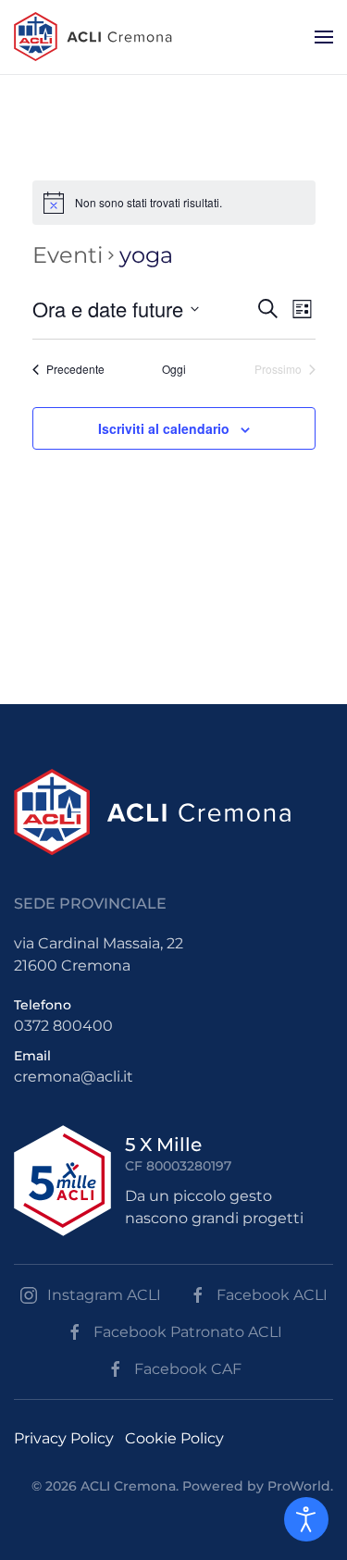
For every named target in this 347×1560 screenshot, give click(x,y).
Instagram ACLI (104, 1295)
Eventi (67, 254)
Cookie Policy (174, 1438)
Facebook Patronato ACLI (187, 1332)
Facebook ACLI (272, 1295)
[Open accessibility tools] (306, 1519)
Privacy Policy (64, 1438)
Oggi (174, 369)
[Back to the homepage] (93, 37)
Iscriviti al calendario (163, 428)
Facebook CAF (188, 1369)
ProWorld (298, 1486)
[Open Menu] (324, 37)
